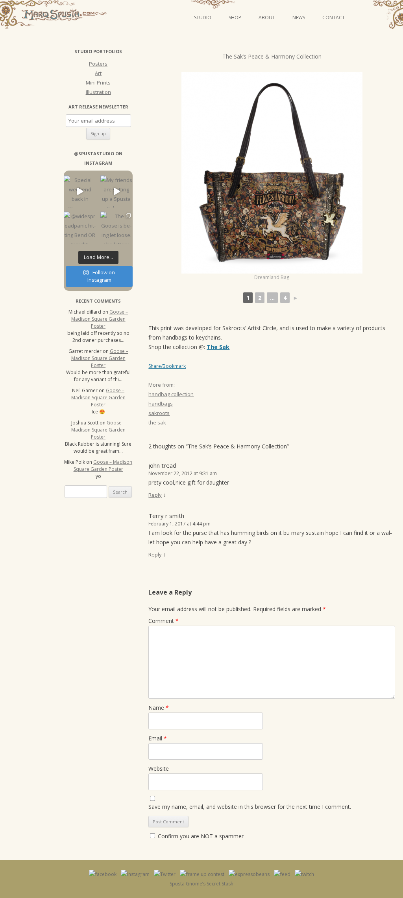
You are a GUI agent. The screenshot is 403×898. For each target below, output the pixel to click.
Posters (98, 63)
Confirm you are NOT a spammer (200, 836)
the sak (157, 422)
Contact (333, 17)
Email (157, 738)
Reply (155, 494)
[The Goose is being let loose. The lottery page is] (116, 227)
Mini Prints (98, 82)
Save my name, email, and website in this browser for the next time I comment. (249, 806)
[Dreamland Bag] (271, 173)
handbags (160, 403)
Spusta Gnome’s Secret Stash (201, 883)
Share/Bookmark (167, 366)
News (298, 17)
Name (158, 707)
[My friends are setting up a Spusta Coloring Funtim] (116, 191)
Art (98, 73)
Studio (202, 17)
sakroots (159, 413)
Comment (163, 620)
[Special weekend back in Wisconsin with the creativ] (80, 191)
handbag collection (171, 394)
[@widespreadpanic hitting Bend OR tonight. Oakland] (80, 227)
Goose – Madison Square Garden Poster (99, 319)
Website (158, 768)
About (267, 17)
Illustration (98, 91)
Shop (235, 17)
